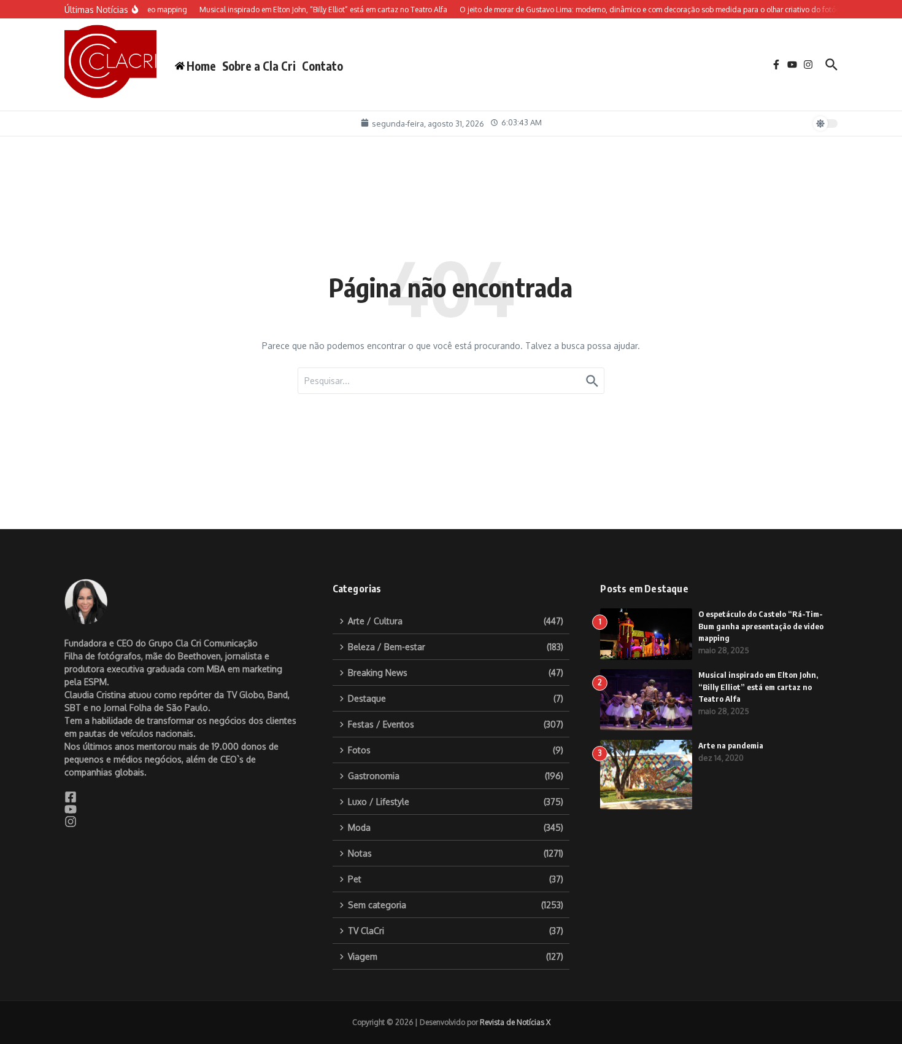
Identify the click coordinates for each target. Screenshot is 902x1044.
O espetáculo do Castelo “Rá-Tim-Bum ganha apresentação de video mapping (760, 626)
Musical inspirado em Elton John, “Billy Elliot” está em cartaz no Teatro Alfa (758, 687)
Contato (322, 65)
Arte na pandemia (730, 745)
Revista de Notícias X (515, 1022)
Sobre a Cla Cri (259, 65)
